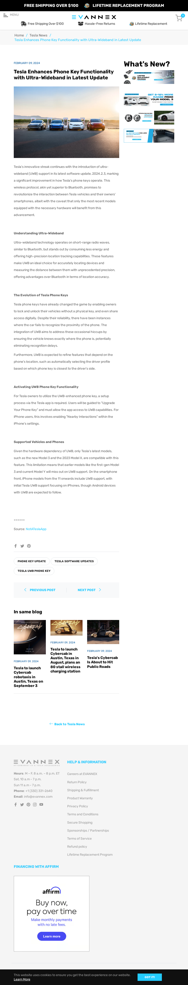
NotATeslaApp (36, 529)
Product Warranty (80, 798)
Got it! (150, 977)
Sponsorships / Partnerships (88, 831)
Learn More (22, 979)
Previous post (42, 590)
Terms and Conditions (82, 814)
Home (19, 35)
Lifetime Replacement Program (90, 855)
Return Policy (77, 782)
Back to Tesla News (69, 724)
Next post (87, 590)
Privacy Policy (77, 806)
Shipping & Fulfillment (83, 790)
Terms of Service (79, 839)
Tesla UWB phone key (34, 571)
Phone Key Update (32, 561)
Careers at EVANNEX (82, 774)
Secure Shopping (79, 823)
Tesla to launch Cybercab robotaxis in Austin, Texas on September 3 (28, 677)
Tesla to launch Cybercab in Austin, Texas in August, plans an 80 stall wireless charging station (65, 660)
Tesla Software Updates (74, 561)
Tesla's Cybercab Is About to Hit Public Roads (102, 662)
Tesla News (38, 35)
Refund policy (77, 847)
